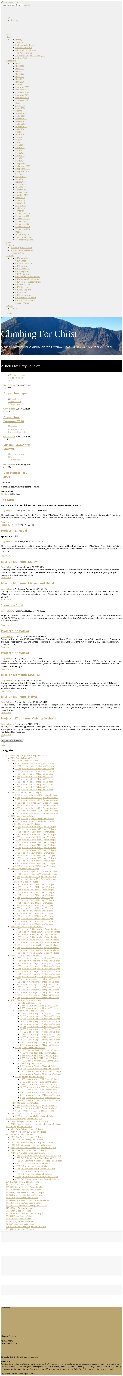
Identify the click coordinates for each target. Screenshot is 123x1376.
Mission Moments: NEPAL (19, 696)
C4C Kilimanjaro (22, 268)
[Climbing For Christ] (10, 2)
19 (16, 976)
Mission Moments (18, 432)
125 (7, 1226)
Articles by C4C (17, 253)
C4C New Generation (24, 263)
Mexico (18, 132)
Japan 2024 (20, 105)
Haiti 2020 (19, 66)
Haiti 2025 (19, 79)
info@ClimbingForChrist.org (13, 1352)
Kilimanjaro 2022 (22, 218)
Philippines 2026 (22, 171)
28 (21, 1026)
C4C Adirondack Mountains (27, 276)
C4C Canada (20, 260)
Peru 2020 (20, 145)
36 (16, 839)
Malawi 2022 (21, 118)
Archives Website (23, 58)
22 (16, 895)
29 (21, 1050)
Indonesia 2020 (22, 87)
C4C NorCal (20, 292)
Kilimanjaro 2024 (22, 224)
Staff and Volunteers (24, 45)
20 (7, 1216)
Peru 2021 (20, 147)
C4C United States (23, 274)
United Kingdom (22, 234)
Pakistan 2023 (21, 192)
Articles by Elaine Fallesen (22, 250)
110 (7, 1208)
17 (16, 889)
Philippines (20, 163)
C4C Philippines (22, 271)
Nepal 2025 (20, 187)
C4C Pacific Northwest (25, 300)
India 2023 (20, 200)
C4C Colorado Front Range (27, 279)
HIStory (6, 1315)
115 (12, 881)
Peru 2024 (20, 155)
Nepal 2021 (20, 176)
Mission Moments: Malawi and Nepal (27, 583)
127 (12, 955)
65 (16, 763)
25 (16, 768)
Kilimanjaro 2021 (22, 216)
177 (12, 760)
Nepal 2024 (20, 184)
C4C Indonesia (21, 266)
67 (12, 926)
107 (7, 755)
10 (16, 829)
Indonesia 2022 (22, 92)
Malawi (18, 110)
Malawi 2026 (21, 129)
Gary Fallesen (9, 385)
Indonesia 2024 (22, 97)
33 (16, 842)
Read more (6, 522)
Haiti (17, 63)
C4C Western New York (25, 297)
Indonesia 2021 (22, 89)
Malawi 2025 (21, 126)
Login (8, 17)
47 (12, 1000)
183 (17, 1010)
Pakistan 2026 (21, 195)
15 (12, 1103)
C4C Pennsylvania (23, 295)
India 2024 (20, 203)
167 (12, 824)
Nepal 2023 (20, 182)
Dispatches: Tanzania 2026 (13, 419)
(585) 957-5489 (7, 1348)
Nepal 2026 (20, 205)
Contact (9, 305)
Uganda (18, 232)
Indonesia (19, 84)
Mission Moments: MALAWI (20, 675)
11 (16, 771)
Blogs (5, 1323)
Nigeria (18, 139)
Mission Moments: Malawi (20, 561)
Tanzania (19, 210)
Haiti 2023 (19, 74)
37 (12, 1124)
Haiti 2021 (19, 68)
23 (16, 845)
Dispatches (15, 404)
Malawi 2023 (21, 121)
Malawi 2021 (21, 116)
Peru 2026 (20, 160)
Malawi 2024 (21, 124)
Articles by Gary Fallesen (21, 247)
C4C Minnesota (22, 287)
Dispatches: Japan (16, 393)
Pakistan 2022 (21, 189)
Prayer (9, 242)
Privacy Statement (58, 1373)
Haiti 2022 (19, 71)
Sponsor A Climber (23, 237)
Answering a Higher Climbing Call (30, 55)
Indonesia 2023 (22, 95)
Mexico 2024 (21, 134)
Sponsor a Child (12, 605)
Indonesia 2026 (22, 100)
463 (7, 1187)
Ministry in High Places (25, 50)
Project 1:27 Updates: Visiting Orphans (28, 718)
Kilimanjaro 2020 (22, 213)
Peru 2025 (20, 158)
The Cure (5, 494)
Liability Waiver (22, 303)
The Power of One (23, 53)
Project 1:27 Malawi (15, 631)
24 (21, 1021)
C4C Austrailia (21, 258)
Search (27, 5)
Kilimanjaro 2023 (22, 221)
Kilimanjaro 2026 (22, 229)
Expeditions (11, 60)
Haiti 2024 (19, 76)
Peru (17, 142)
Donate (14, 308)
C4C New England (23, 289)
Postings (10, 245)
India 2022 (20, 197)
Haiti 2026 (19, 82)
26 (12, 792)
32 (16, 958)
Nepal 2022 (20, 179)
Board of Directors (23, 47)
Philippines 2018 (22, 166)
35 (7, 1134)
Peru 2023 (20, 153)
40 (16, 887)
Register (14, 20)
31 (16, 874)
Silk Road (19, 174)
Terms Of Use (43, 1373)
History (9, 37)
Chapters (10, 255)
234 (7, 1182)
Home (8, 34)
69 (16, 766)
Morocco (19, 137)
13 (16, 826)
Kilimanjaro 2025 (22, 226)
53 (12, 868)
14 (16, 931)
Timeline (19, 42)
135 (12, 1121)
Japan (18, 103)
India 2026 (20, 208)
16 (16, 831)
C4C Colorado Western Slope (28, 282)
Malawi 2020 (21, 113)
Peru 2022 (20, 150)
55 (7, 1184)
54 (21, 1016)
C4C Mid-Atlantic (22, 284)
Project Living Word (24, 239)
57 (16, 1047)
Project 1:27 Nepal (9, 525)
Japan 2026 (20, 108)
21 (16, 892)
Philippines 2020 (22, 168)
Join (7, 310)
